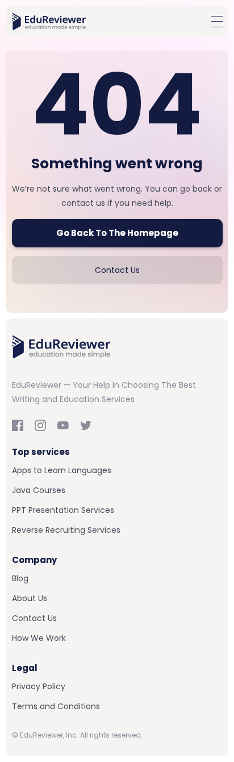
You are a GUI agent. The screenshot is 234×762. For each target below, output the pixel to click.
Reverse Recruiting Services (66, 530)
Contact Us (117, 270)
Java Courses (38, 490)
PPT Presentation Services (63, 510)
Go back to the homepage (117, 233)
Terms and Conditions (56, 706)
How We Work (39, 638)
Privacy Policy (38, 686)
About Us (29, 598)
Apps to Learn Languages (61, 470)
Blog (20, 578)
